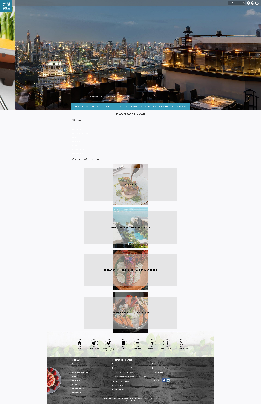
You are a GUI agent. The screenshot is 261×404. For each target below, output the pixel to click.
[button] (4, 55)
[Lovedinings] (6, 6)
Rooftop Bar (145, 106)
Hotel (121, 106)
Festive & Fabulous (160, 106)
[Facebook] (248, 2)
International (131, 106)
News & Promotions (178, 106)
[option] (130, 55)
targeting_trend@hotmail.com (163, 368)
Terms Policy (153, 398)
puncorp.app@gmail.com (122, 381)
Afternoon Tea (88, 106)
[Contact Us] (257, 3)
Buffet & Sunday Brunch (106, 106)
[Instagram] (252, 2)
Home (77, 106)
